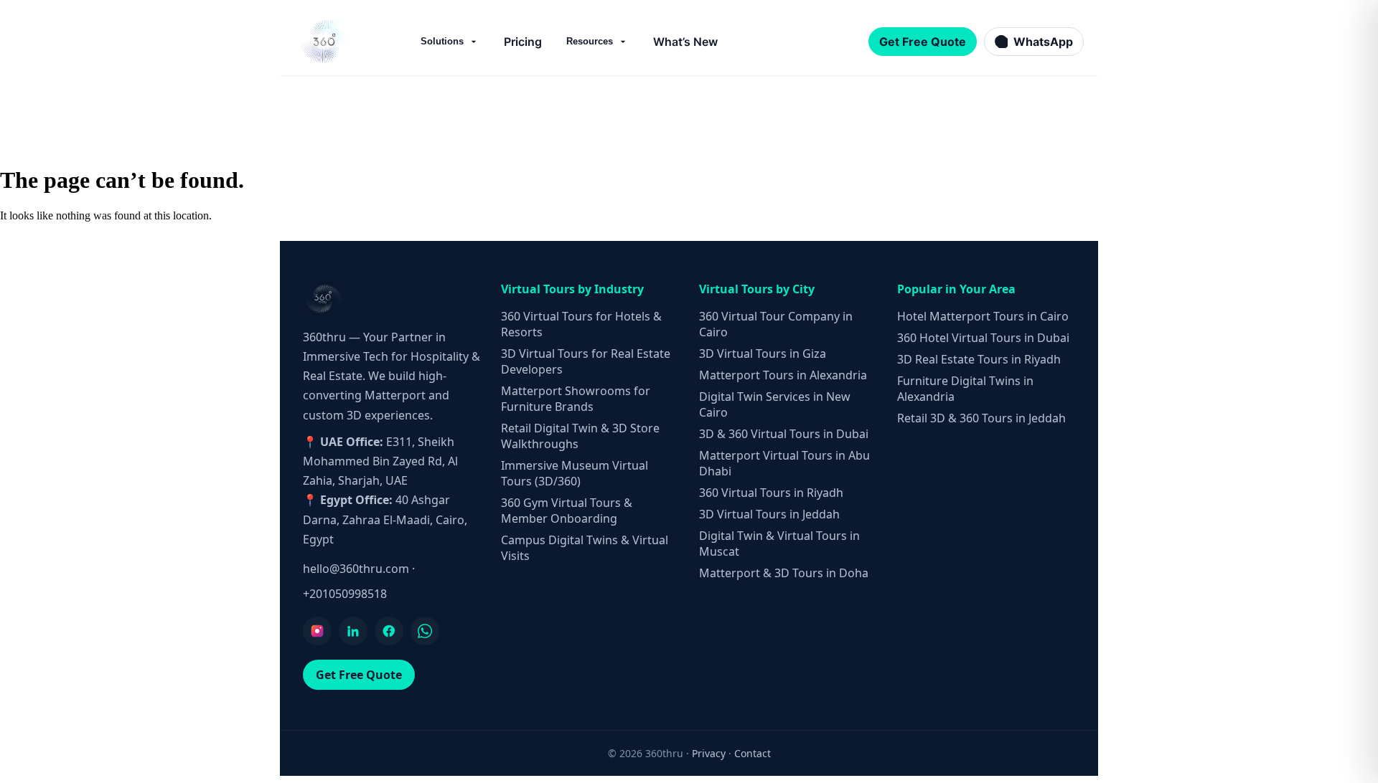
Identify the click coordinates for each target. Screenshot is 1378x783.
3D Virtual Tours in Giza (762, 353)
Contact (752, 753)
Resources (589, 41)
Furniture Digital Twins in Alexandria (965, 388)
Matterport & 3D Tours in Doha (783, 573)
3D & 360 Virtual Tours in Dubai (783, 434)
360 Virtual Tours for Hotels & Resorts (581, 324)
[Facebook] (389, 631)
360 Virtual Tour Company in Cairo (776, 324)
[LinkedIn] (353, 631)
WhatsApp (1043, 41)
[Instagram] (317, 631)
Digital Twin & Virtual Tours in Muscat (779, 543)
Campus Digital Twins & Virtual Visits (584, 548)
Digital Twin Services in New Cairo (774, 404)
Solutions (442, 41)
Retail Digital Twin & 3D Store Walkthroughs (580, 436)
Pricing (523, 41)
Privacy (709, 753)
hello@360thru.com (356, 568)
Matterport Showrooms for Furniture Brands (575, 398)
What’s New (685, 41)
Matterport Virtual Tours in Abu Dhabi (784, 463)
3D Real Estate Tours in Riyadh (979, 359)
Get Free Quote (922, 41)
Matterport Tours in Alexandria (783, 375)
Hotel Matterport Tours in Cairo (983, 316)
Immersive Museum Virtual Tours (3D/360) (574, 473)
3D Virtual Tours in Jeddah (769, 514)
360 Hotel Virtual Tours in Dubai (983, 338)
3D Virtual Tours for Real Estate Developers (585, 361)
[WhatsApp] (425, 631)
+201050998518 (345, 594)
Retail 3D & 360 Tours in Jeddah (981, 418)
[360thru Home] (325, 41)
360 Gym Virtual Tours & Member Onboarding (566, 510)
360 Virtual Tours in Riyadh (771, 492)
